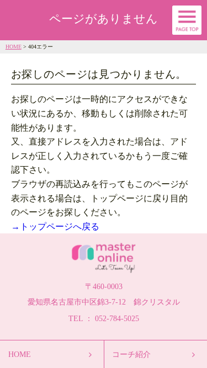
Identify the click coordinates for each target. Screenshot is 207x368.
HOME (14, 47)
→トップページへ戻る (55, 226)
